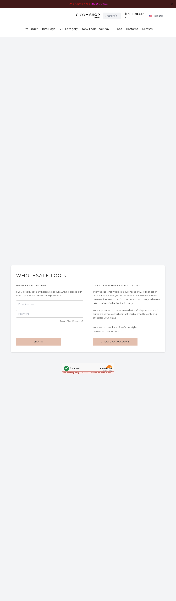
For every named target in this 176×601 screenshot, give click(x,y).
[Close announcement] (172, 4)
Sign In (127, 16)
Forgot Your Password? (71, 321)
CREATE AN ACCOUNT (115, 341)
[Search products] (115, 16)
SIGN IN (38, 341)
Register (138, 13)
